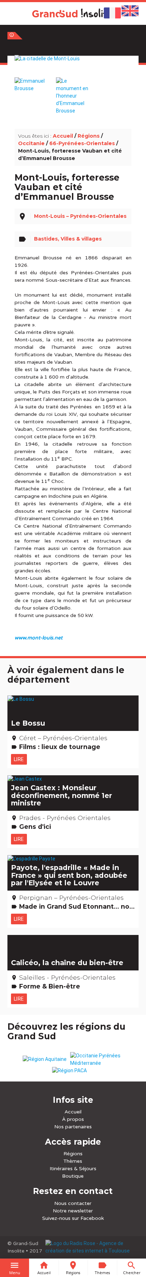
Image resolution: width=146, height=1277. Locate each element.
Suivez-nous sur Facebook (73, 1218)
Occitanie (31, 143)
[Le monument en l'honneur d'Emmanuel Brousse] (73, 92)
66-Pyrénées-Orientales (82, 143)
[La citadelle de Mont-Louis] (73, 66)
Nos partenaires (73, 1127)
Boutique (73, 1176)
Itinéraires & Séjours (73, 1169)
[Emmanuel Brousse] (31, 81)
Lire (19, 759)
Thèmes (72, 1161)
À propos (73, 1119)
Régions (89, 136)
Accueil (63, 136)
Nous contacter (72, 1203)
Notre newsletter (73, 1211)
